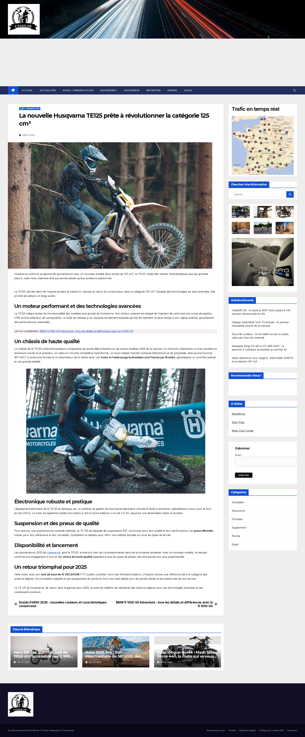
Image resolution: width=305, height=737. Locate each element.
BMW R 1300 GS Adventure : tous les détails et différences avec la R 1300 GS (86, 331)
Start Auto (238, 422)
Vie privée (292, 730)
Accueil (27, 90)
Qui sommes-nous (216, 730)
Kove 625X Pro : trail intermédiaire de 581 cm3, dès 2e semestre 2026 (113, 656)
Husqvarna (53, 552)
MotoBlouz (238, 413)
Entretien (153, 90)
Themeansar (67, 730)
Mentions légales (247, 730)
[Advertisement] (152, 62)
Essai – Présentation (78, 90)
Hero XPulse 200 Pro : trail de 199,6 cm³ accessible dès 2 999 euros (42, 656)
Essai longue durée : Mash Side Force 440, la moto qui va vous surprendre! (186, 656)
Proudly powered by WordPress (24, 730)
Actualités (48, 90)
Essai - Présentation (29, 109)
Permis (172, 90)
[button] (294, 90)
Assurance (131, 90)
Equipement (108, 90)
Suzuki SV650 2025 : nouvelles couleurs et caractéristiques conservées (63, 604)
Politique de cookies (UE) (271, 730)
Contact (232, 730)
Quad (188, 90)
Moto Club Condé (243, 430)
